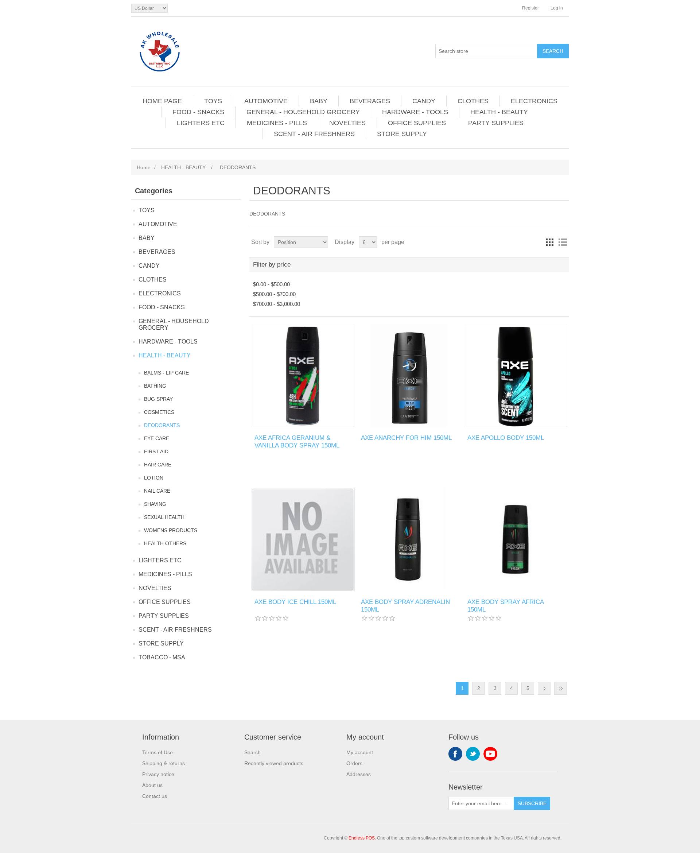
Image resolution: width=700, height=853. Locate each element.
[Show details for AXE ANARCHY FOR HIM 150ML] (408, 375)
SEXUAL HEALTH (164, 517)
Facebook (455, 754)
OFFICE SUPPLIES (417, 123)
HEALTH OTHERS (165, 543)
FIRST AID (156, 451)
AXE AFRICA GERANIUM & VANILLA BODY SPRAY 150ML (296, 441)
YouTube (490, 754)
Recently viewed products (273, 763)
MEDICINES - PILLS (277, 123)
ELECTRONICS (534, 101)
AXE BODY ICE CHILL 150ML (295, 601)
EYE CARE (156, 438)
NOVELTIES (347, 123)
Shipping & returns (163, 763)
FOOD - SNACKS (198, 112)
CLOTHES (473, 101)
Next (544, 688)
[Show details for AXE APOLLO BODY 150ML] (515, 375)
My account (359, 752)
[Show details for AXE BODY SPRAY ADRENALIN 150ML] (408, 539)
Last (560, 688)
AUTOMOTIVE (266, 101)
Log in (557, 8)
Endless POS (362, 838)
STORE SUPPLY (402, 133)
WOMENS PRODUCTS (170, 530)
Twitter (473, 754)
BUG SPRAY (158, 399)
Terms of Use (157, 752)
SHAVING (155, 504)
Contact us (154, 796)
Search (252, 752)
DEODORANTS (162, 425)
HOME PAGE (162, 101)
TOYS (213, 101)
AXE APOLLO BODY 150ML (505, 437)
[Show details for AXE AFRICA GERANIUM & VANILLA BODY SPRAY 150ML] (302, 375)
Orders (354, 763)
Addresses (358, 774)
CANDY (423, 101)
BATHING (155, 386)
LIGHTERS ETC (201, 123)
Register (530, 8)
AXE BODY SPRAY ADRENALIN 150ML (405, 605)
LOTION (153, 478)
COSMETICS (159, 412)
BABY (318, 101)
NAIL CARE (157, 491)
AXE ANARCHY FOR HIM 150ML (406, 437)
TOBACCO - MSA (162, 657)
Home (144, 167)
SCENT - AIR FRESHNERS (314, 133)
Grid (549, 242)
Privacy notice (158, 774)
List (562, 242)
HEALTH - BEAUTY (499, 112)
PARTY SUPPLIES (496, 123)
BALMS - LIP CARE (166, 373)
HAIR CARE (157, 465)
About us (152, 785)
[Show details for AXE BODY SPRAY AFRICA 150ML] (515, 539)
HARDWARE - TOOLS (415, 112)
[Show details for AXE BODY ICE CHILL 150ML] (302, 539)
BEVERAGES (370, 101)
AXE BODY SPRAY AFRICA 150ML (505, 605)
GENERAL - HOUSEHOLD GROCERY (303, 112)
